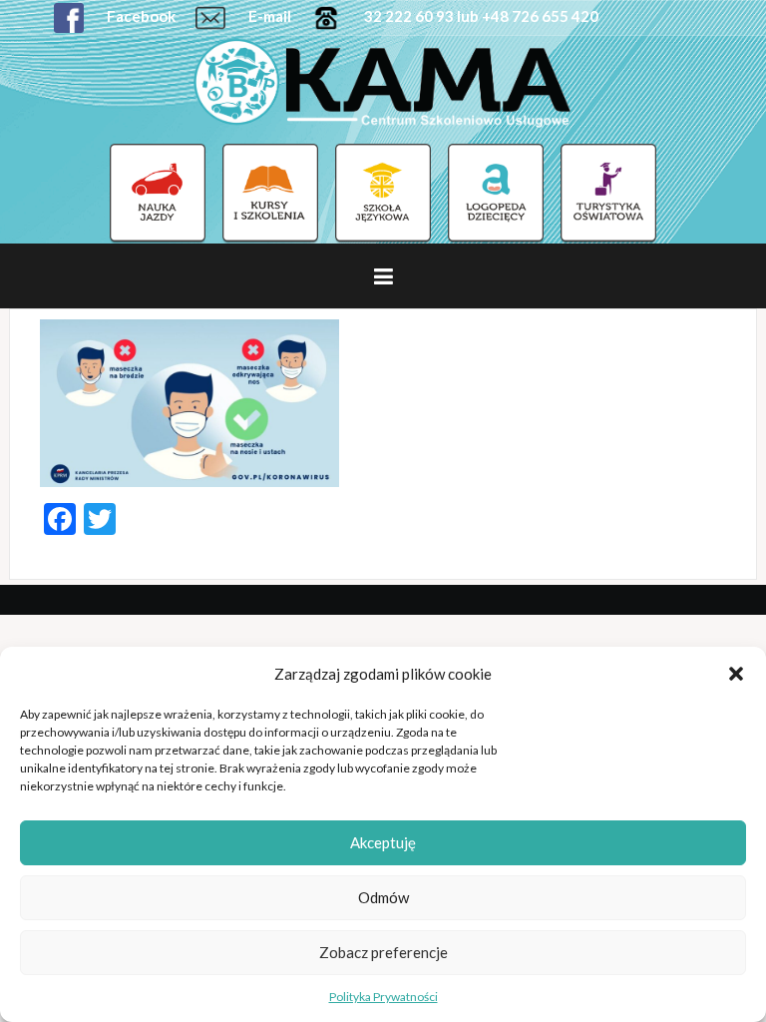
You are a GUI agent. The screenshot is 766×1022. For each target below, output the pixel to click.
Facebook (140, 16)
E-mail (268, 16)
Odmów (383, 897)
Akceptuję (383, 842)
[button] (736, 674)
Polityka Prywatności (383, 996)
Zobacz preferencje (383, 952)
